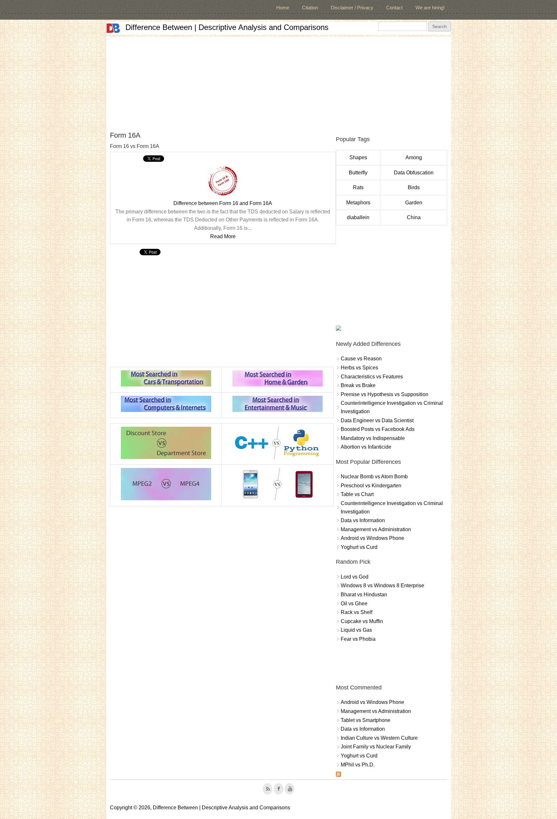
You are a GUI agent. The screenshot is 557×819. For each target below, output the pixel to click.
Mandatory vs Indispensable (373, 438)
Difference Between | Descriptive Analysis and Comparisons (226, 27)
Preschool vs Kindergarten (371, 485)
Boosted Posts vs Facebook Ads (378, 429)
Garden (413, 202)
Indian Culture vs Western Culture (379, 738)
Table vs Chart (357, 494)
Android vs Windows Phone (372, 538)
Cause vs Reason (361, 358)
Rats (358, 187)
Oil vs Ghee (354, 603)
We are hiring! (430, 7)
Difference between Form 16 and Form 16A (222, 203)
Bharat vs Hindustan (364, 594)
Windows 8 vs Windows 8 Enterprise (382, 585)
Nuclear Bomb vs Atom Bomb (374, 476)
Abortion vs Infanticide (366, 447)
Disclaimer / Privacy (352, 7)
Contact (394, 7)
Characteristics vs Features (372, 376)
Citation (310, 7)
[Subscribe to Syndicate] (338, 775)
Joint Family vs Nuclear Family (376, 746)
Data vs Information (363, 520)
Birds (414, 187)
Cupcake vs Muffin (362, 621)
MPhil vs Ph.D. (358, 764)
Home (282, 7)
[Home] (113, 28)
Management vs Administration (376, 529)
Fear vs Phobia (358, 639)
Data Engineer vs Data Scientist (377, 420)
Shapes (358, 157)
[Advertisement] (278, 82)
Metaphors (358, 202)
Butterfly (358, 172)
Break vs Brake (358, 385)
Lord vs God (354, 577)
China (414, 217)
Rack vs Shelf (356, 612)
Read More (223, 236)
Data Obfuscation (414, 172)
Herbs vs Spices (359, 367)
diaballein (358, 217)
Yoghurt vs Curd (359, 547)
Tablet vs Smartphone (365, 720)
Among (414, 157)
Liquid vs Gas (356, 630)
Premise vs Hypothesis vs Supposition (384, 394)
